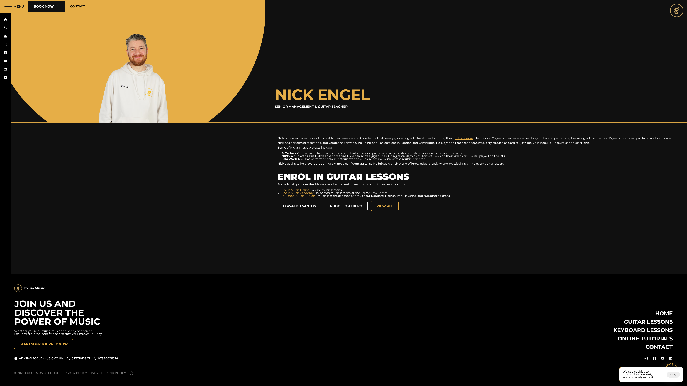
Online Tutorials (645, 338)
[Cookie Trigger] (131, 373)
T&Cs (94, 373)
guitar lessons (463, 138)
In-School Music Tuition (298, 195)
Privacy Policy (74, 373)
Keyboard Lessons (643, 330)
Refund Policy (113, 373)
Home (664, 313)
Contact (659, 347)
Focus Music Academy (298, 193)
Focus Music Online (296, 190)
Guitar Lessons (648, 321)
